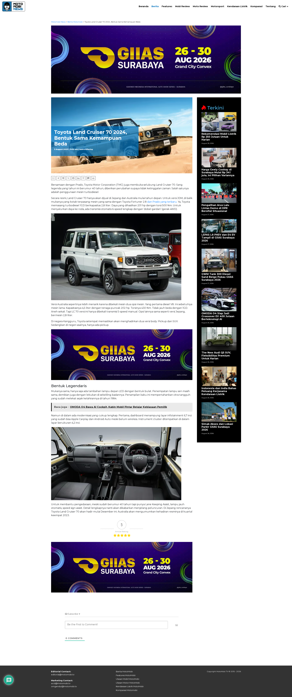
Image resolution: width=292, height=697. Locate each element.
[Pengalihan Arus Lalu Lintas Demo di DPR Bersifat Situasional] (219, 193)
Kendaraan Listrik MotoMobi (130, 686)
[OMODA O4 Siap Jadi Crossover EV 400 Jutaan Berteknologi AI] (219, 299)
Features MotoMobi (126, 675)
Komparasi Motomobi (126, 690)
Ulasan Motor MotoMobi (128, 683)
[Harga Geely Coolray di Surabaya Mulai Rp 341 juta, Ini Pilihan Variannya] (219, 157)
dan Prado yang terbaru (162, 201)
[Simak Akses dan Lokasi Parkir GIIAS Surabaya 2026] (219, 411)
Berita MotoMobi (124, 671)
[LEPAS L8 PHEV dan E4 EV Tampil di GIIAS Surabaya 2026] (219, 225)
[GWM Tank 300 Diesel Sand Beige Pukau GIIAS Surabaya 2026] (219, 260)
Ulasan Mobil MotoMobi (127, 679)
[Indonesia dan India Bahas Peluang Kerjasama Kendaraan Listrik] (219, 376)
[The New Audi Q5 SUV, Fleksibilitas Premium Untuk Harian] (219, 338)
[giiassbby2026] (146, 59)
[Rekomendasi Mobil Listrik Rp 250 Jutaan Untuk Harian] (219, 121)
